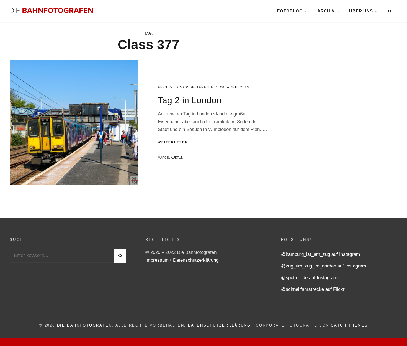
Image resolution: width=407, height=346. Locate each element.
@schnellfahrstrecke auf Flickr (313, 289)
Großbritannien (195, 87)
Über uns (361, 11)
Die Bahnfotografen (84, 325)
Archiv (326, 11)
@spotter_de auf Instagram (309, 277)
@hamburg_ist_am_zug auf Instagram (320, 254)
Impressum (157, 260)
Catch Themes (349, 325)
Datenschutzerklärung (195, 260)
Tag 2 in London (189, 100)
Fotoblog (290, 11)
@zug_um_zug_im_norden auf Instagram (323, 266)
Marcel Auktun (170, 157)
